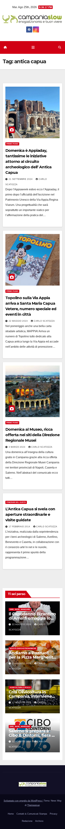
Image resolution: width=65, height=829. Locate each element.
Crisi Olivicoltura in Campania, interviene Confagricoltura (30, 696)
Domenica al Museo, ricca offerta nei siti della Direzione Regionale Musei (32, 435)
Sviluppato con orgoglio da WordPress (23, 800)
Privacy (53, 813)
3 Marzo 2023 (17, 447)
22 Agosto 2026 (22, 624)
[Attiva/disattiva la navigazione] (33, 47)
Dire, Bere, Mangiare (20, 609)
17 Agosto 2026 (22, 702)
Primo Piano (12, 144)
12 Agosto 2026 (22, 741)
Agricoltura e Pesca (20, 687)
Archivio (39, 821)
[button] (59, 47)
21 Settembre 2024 (21, 179)
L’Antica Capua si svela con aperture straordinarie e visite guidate (30, 514)
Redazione (27, 821)
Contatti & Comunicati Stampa (31, 813)
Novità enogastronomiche (23, 648)
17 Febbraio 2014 (20, 526)
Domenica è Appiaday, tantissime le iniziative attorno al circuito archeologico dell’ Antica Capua (28, 161)
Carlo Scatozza (44, 321)
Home (11, 813)
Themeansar (33, 805)
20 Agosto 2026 (22, 663)
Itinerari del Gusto (16, 502)
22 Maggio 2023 (18, 321)
